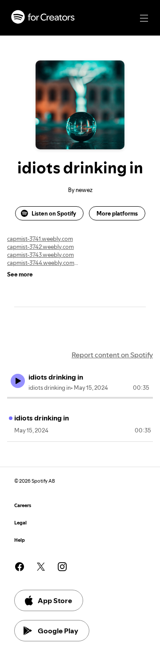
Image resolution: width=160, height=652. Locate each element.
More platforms (117, 213)
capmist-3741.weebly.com (40, 239)
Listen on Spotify (54, 213)
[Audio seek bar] (80, 398)
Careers (22, 505)
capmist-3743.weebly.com (40, 255)
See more (20, 274)
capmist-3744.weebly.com (40, 263)
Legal (20, 523)
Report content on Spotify (112, 355)
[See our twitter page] (41, 566)
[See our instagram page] (62, 566)
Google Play (58, 631)
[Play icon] (18, 381)
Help (19, 540)
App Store (55, 600)
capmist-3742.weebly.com (40, 247)
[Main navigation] (144, 18)
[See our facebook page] (19, 566)
